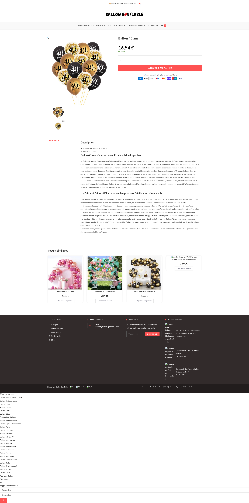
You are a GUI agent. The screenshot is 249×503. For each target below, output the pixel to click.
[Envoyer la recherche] (3, 500)
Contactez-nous (57, 328)
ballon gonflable (187, 229)
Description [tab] (53, 141)
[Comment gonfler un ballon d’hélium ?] (169, 353)
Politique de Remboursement (192, 387)
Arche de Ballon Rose (65, 292)
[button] (48, 38)
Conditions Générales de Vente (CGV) (155, 387)
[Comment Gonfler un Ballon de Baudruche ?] (169, 371)
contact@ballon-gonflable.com (107, 326)
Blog (52, 340)
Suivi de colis (56, 336)
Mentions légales (175, 387)
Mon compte (56, 332)
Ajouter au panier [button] (65, 301)
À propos (54, 325)
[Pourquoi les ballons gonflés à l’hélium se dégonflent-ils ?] (169, 333)
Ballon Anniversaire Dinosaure (124, 229)
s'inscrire (152, 334)
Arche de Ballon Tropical (105, 292)
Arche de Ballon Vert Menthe (184, 259)
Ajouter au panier (160, 68)
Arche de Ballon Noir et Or (144, 292)
